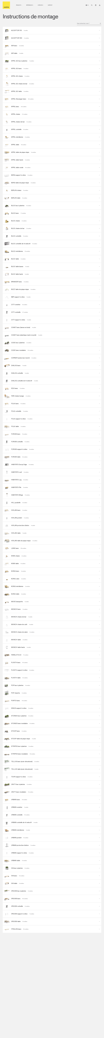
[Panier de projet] (95, 5)
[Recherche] (91, 5)
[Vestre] (6, 5)
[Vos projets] (99, 5)
